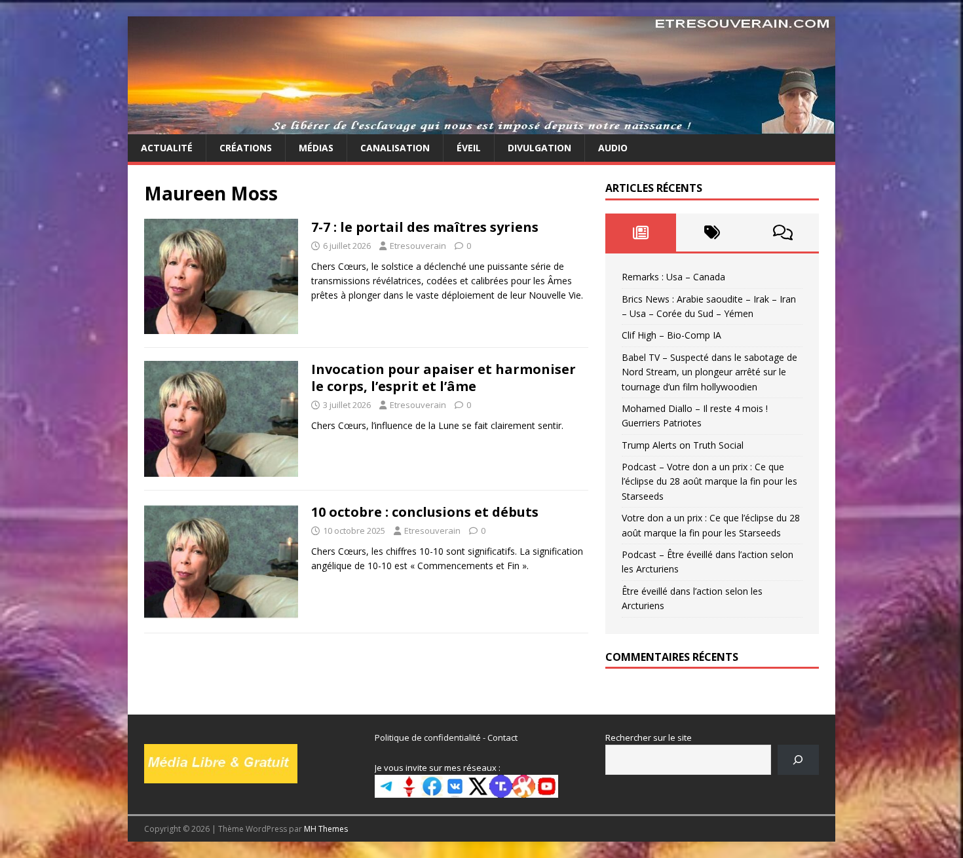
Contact (502, 737)
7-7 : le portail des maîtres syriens (424, 227)
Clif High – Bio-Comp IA (671, 335)
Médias (316, 147)
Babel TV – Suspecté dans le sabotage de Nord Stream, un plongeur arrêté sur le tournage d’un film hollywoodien (709, 372)
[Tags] (711, 233)
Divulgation (539, 147)
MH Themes (326, 828)
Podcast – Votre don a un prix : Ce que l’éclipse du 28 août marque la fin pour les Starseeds (709, 481)
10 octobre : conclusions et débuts (424, 512)
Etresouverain (418, 246)
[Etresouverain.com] (481, 127)
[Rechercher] (798, 759)
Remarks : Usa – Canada (673, 276)
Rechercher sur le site (648, 737)
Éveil (469, 147)
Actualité (167, 147)
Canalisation (395, 147)
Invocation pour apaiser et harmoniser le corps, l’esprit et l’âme (443, 377)
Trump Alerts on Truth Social (683, 445)
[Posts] (641, 233)
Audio (613, 147)
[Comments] (783, 233)
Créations (245, 147)
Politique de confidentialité (428, 737)
